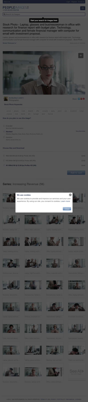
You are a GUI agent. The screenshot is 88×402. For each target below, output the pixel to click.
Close (67, 209)
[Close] (70, 195)
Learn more (65, 201)
